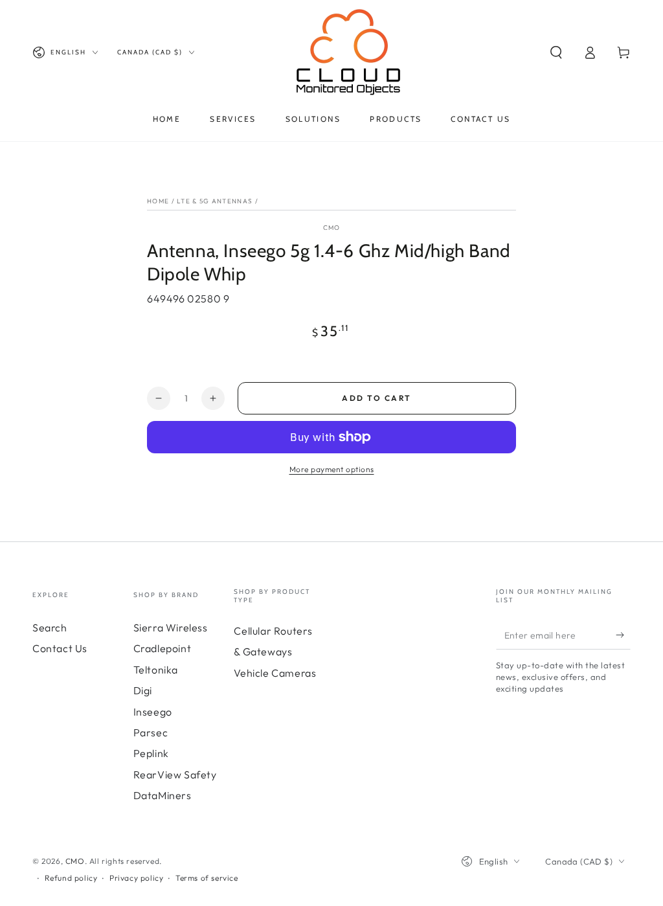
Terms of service (206, 878)
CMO (332, 227)
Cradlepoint (162, 648)
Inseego (152, 711)
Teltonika (155, 669)
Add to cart (376, 398)
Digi (142, 690)
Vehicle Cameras (275, 672)
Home (158, 201)
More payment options (331, 469)
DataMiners (162, 795)
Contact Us (59, 648)
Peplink (151, 753)
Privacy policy (136, 878)
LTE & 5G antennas (215, 201)
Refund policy (71, 878)
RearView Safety (175, 774)
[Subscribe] (623, 634)
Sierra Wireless (170, 627)
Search (49, 627)
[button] (556, 52)
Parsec (150, 732)
